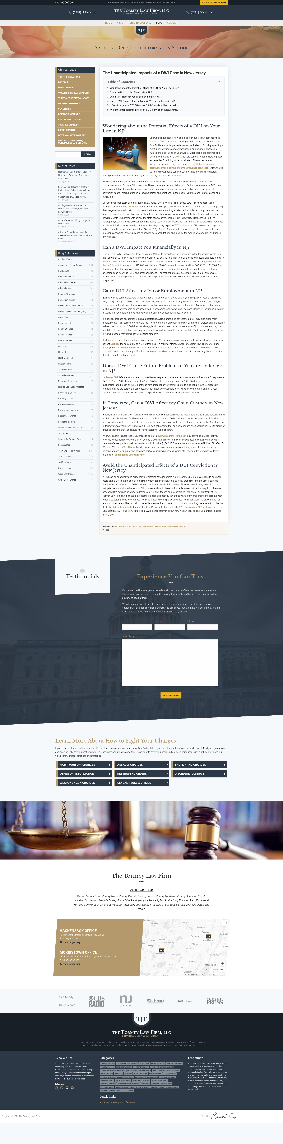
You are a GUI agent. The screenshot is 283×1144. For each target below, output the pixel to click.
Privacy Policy (119, 1102)
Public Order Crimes (67, 416)
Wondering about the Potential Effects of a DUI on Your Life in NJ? (144, 88)
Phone (192, 621)
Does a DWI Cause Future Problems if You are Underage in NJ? (142, 101)
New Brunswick (153, 2)
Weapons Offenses (69, 103)
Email (158, 621)
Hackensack (114, 2)
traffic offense (127, 447)
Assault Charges (130, 764)
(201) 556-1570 (202, 12)
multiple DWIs (110, 261)
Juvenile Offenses (66, 375)
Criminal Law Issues (67, 282)
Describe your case (134, 636)
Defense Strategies (66, 294)
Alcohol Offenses (66, 259)
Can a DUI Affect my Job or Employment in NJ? (134, 96)
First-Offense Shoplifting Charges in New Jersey (74, 222)
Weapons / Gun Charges (77, 783)
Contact (131, 1102)
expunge (115, 344)
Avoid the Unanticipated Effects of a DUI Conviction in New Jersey (144, 109)
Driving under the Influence (128, 526)
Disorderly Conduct (189, 773)
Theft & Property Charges (73, 98)
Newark (140, 2)
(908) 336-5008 (84, 12)
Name (126, 621)
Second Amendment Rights (70, 427)
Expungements (66, 130)
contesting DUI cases (127, 206)
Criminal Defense (66, 277)
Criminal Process (66, 288)
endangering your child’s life (130, 454)
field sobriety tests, (122, 507)
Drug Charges (66, 87)
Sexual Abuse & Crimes (134, 783)
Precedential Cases (67, 393)
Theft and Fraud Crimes (69, 451)
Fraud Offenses (65, 340)
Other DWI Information (77, 773)
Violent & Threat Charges (73, 93)
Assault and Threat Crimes (70, 265)
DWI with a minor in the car (171, 435)
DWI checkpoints (188, 507)
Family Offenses (65, 329)
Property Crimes (65, 398)
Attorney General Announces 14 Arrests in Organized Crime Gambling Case (75, 235)
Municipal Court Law (67, 381)
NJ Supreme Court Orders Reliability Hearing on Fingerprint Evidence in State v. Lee (74, 175)
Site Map (105, 1102)
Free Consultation (214, 2)
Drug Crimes (63, 317)
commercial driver (130, 347)
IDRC (161, 261)
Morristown (128, 2)
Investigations (64, 364)
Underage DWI (110, 377)
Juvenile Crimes (65, 369)
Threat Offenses (65, 456)
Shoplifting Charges (190, 764)
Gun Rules (63, 346)
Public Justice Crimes (68, 410)
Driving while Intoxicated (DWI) (156, 526)
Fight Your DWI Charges (77, 764)
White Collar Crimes (67, 480)
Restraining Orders (69, 119)
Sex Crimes (64, 109)
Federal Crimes (65, 335)
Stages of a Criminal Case (70, 439)
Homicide (62, 352)
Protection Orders (66, 404)
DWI (177, 156)
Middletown (169, 2)
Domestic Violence (69, 114)
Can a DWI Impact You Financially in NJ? (131, 92)
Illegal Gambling (65, 358)
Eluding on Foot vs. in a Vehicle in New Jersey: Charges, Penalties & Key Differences (73, 208)
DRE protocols (205, 507)
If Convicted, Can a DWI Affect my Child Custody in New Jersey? (143, 105)
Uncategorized (64, 468)
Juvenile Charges (68, 124)
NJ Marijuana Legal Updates (71, 387)
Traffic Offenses (180, 526)
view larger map (71, 942)
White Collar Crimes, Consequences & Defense (72, 141)
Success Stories (65, 445)
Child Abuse (63, 271)
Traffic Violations (69, 77)
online (174, 229)
